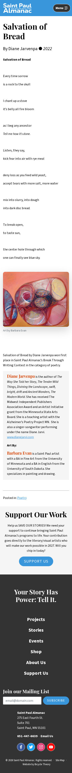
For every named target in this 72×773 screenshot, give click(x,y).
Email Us (47, 736)
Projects (36, 619)
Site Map (60, 760)
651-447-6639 (27, 736)
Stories (36, 630)
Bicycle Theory (42, 764)
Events (36, 641)
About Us (36, 662)
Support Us (36, 561)
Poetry (22, 498)
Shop (36, 651)
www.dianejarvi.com (20, 437)
